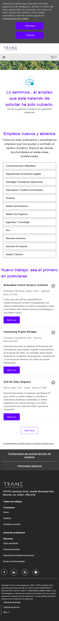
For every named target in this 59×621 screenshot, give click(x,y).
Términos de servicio (12, 607)
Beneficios (7, 518)
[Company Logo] (10, 48)
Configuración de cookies (15, 18)
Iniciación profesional (14, 533)
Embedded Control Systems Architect (26, 285)
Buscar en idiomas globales (14, 561)
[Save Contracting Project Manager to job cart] (53, 332)
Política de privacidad (12, 602)
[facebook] (4, 572)
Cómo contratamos (10, 543)
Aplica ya (11, 319)
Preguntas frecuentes (11, 549)
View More (29, 430)
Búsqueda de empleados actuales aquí (18, 555)
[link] (29, 166)
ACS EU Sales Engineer (17, 381)
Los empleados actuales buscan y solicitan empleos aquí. (28, 443)
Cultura (6, 512)
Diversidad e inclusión (11, 524)
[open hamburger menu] (4, 57)
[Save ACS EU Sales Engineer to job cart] (53, 382)
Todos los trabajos (12, 501)
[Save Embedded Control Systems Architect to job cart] (53, 286)
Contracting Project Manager (20, 331)
